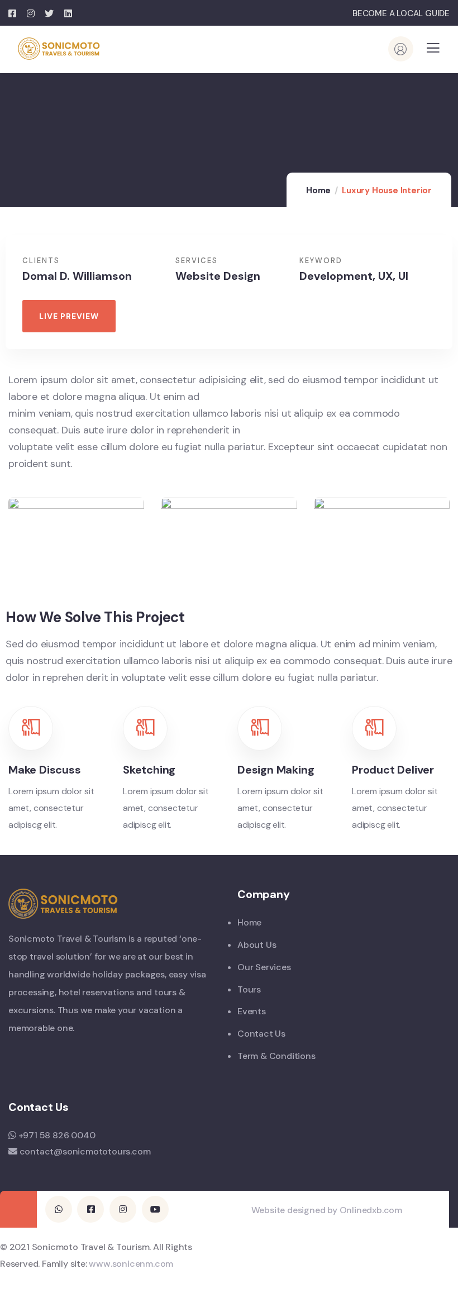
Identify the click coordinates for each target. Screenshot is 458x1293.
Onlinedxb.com (371, 1210)
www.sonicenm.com (131, 1264)
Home (318, 190)
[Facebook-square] (90, 1209)
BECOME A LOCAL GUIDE (401, 13)
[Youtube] (155, 1209)
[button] (69, 316)
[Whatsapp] (58, 1209)
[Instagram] (122, 1209)
